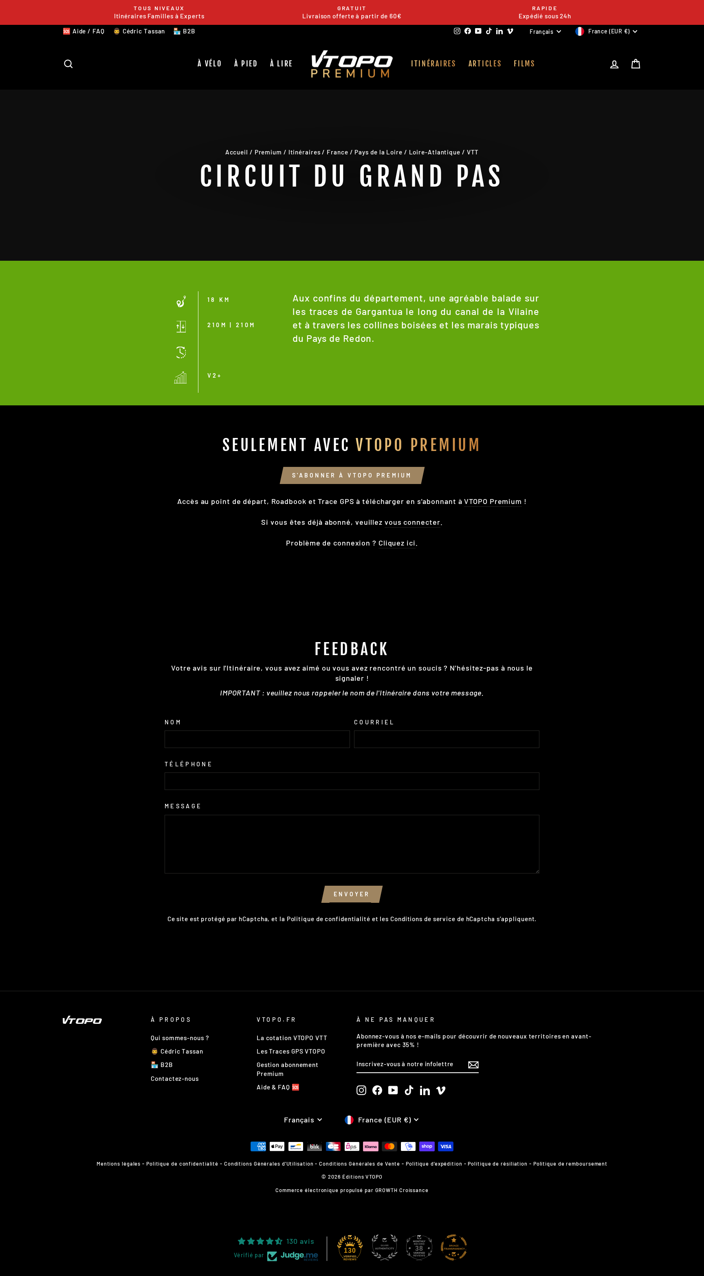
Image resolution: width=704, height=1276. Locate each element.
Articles (485, 63)
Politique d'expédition (434, 1163)
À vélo (210, 63)
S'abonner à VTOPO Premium (352, 475)
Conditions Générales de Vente (359, 1163)
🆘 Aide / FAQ (84, 31)
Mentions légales (119, 1163)
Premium (268, 152)
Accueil (236, 152)
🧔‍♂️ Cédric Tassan (139, 31)
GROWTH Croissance (402, 1190)
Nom (173, 722)
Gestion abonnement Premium (288, 1069)
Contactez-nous (175, 1078)
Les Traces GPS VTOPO (291, 1051)
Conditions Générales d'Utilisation (269, 1163)
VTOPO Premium (493, 501)
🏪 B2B (184, 31)
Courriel (374, 722)
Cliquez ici (397, 542)
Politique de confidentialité (328, 918)
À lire (281, 63)
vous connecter (412, 521)
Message (183, 806)
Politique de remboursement (570, 1163)
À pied (246, 63)
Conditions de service (422, 918)
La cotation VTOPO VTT (292, 1037)
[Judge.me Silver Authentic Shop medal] (385, 1247)
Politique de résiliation (498, 1163)
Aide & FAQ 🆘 (278, 1087)
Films (524, 63)
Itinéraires (433, 63)
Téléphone (189, 764)
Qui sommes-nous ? (180, 1037)
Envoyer (352, 894)
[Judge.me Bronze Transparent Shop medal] (454, 1247)
